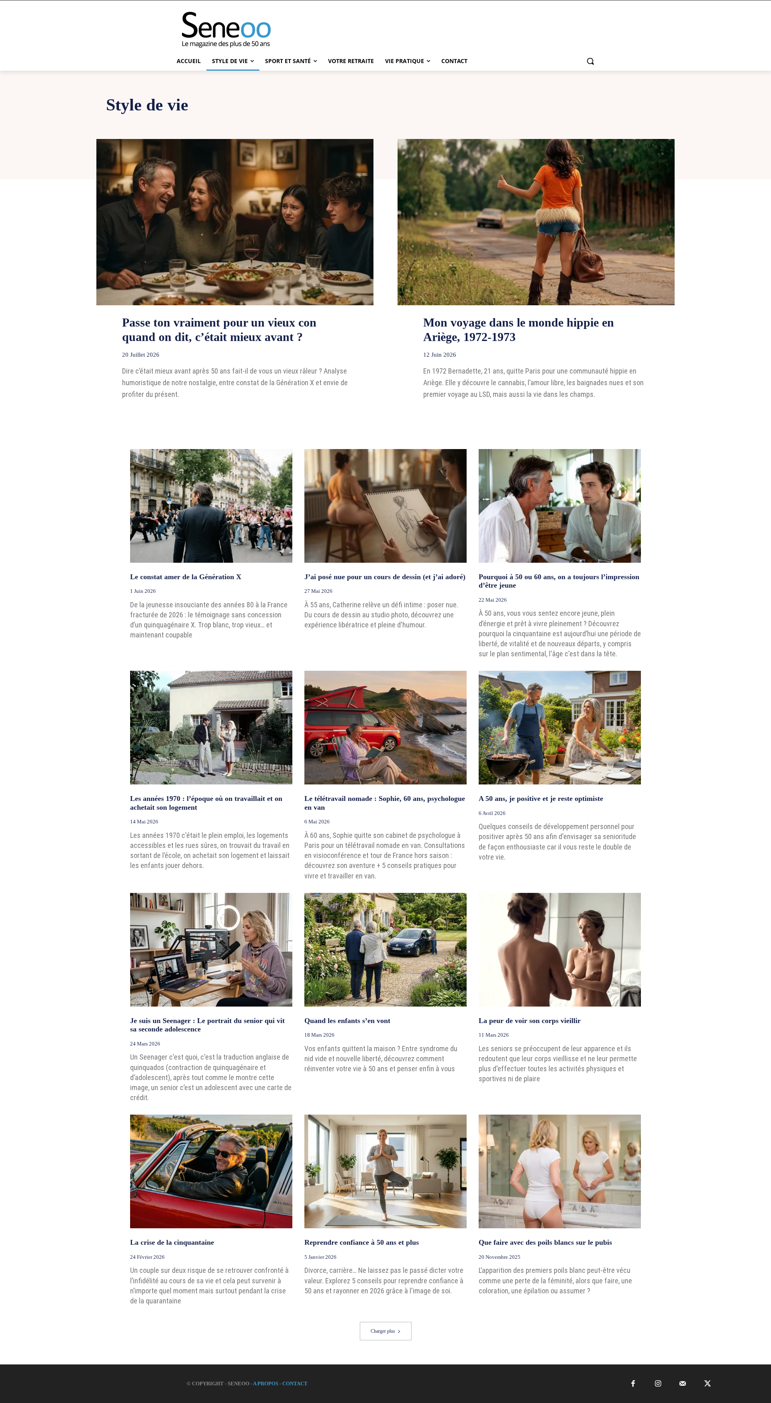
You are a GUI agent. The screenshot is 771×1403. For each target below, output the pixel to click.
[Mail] (682, 1383)
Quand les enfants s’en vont (347, 1021)
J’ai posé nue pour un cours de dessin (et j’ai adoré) (384, 577)
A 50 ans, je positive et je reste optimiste (541, 798)
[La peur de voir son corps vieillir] (560, 950)
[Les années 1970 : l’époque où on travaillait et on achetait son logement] (211, 727)
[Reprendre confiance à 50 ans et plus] (385, 1171)
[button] (590, 61)
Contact (295, 1384)
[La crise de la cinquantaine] (211, 1171)
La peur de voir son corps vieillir (530, 1021)
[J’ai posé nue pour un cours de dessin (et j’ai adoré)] (385, 506)
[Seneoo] (235, 30)
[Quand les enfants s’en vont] (385, 950)
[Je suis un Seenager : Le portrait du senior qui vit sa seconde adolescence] (211, 950)
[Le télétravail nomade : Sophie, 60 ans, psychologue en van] (385, 727)
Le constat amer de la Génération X (185, 577)
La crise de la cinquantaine (172, 1242)
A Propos (265, 1384)
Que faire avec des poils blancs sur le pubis (545, 1242)
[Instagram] (658, 1383)
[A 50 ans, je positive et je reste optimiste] (560, 727)
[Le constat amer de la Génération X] (211, 506)
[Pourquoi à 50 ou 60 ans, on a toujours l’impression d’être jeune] (560, 506)
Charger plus (383, 1331)
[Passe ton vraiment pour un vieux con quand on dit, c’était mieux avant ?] (234, 222)
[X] (707, 1383)
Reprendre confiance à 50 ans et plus (361, 1242)
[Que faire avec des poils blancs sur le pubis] (560, 1171)
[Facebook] (633, 1383)
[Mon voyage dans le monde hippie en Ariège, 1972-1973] (536, 222)
